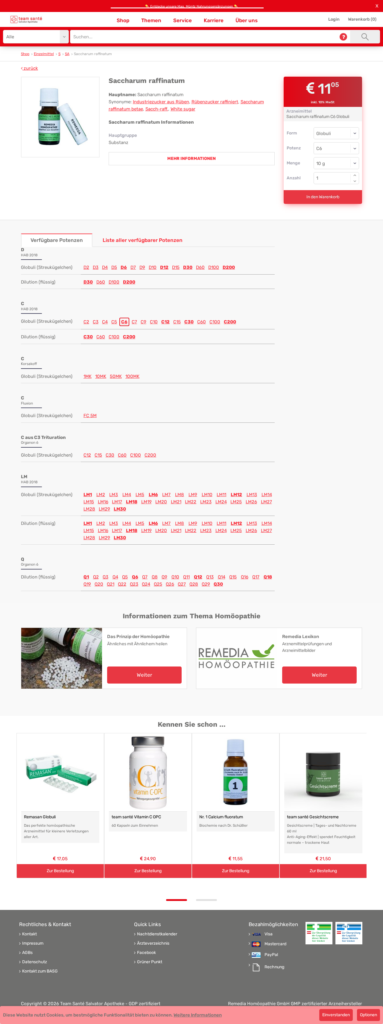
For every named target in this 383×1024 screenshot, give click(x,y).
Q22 (122, 584)
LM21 (176, 502)
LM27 (266, 502)
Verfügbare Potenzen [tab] (57, 240)
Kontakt (29, 934)
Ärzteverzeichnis (153, 943)
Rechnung (274, 967)
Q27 (182, 584)
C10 (154, 322)
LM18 (131, 502)
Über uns (246, 20)
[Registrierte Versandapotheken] (319, 933)
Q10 (175, 577)
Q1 (86, 577)
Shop (123, 20)
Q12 (198, 577)
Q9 (164, 577)
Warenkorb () (362, 19)
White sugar (183, 109)
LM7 (166, 494)
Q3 (105, 577)
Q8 (155, 577)
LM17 (117, 502)
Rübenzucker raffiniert (215, 101)
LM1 (87, 494)
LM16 (103, 502)
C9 (143, 322)
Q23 (134, 584)
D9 (142, 267)
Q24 (146, 584)
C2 (86, 322)
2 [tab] (206, 900)
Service (182, 20)
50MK (116, 376)
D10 (152, 267)
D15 (176, 267)
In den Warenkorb (322, 196)
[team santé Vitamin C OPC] (148, 772)
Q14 (221, 577)
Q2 (96, 577)
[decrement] (355, 181)
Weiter (144, 675)
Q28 (193, 584)
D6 (124, 267)
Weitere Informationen (198, 1015)
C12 (165, 322)
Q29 (206, 584)
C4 (105, 322)
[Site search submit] (365, 36)
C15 (177, 322)
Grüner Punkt (149, 962)
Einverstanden (336, 1014)
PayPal (271, 955)
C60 (201, 322)
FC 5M (90, 415)
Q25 (158, 584)
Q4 (115, 577)
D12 (164, 267)
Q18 (268, 577)
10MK (100, 376)
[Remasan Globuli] (60, 772)
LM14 (267, 494)
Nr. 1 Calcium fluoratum (221, 816)
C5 (114, 322)
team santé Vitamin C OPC (136, 816)
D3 (95, 267)
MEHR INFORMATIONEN (191, 158)
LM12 (236, 494)
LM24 (221, 502)
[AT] (26, 19)
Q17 (255, 577)
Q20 (99, 584)
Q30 (218, 584)
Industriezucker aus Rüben (161, 101)
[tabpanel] (60, 805)
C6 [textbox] (319, 148)
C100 (214, 322)
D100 (213, 267)
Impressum (32, 943)
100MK (132, 376)
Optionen (368, 1014)
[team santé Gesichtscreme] (323, 772)
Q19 (87, 584)
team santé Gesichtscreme (313, 816)
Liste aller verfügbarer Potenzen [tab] (143, 240)
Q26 (170, 584)
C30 (189, 322)
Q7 (145, 577)
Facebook (146, 953)
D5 (114, 267)
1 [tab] (176, 900)
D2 (86, 267)
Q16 (244, 577)
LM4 (126, 494)
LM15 (88, 502)
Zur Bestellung (60, 870)
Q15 (233, 577)
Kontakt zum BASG (40, 971)
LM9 (193, 494)
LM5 (140, 494)
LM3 (113, 494)
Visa (269, 934)
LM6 (153, 494)
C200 (230, 322)
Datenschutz (34, 962)
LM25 (236, 502)
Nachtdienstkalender (157, 934)
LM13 (252, 494)
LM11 (221, 494)
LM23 (206, 502)
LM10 (207, 494)
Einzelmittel (44, 54)
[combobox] (336, 148)
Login (334, 19)
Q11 (186, 577)
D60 (200, 267)
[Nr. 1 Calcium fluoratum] (236, 772)
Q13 (210, 577)
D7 (133, 267)
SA (67, 54)
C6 (124, 322)
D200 (229, 267)
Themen (151, 20)
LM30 (120, 509)
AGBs (27, 953)
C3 (95, 322)
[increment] (355, 175)
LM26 (251, 502)
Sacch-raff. (156, 109)
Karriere (214, 20)
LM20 (161, 502)
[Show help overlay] (343, 36)
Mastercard (275, 944)
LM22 (190, 502)
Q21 (110, 584)
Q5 (125, 577)
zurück (30, 68)
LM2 (100, 494)
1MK (87, 376)
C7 (134, 322)
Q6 (135, 577)
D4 (105, 267)
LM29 (104, 509)
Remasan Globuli (40, 816)
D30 (187, 267)
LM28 (89, 509)
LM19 (146, 502)
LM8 (179, 494)
